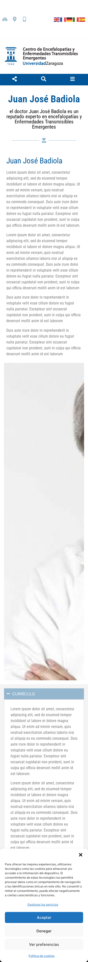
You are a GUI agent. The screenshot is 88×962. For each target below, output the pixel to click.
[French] (63, 19)
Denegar (44, 931)
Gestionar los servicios (42, 904)
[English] (57, 19)
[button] (80, 854)
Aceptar (44, 917)
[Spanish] (82, 19)
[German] (69, 19)
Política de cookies (42, 956)
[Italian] (76, 19)
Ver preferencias (44, 944)
